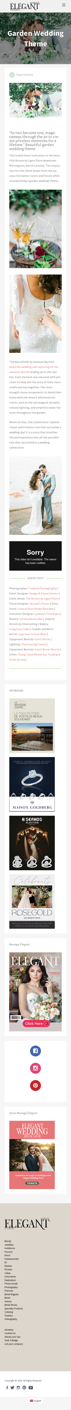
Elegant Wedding (24, 74)
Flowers (8, 1269)
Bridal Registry (12, 1294)
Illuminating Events (33, 644)
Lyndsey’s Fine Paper (47, 614)
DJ (6, 1262)
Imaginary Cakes (19, 629)
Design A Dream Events (43, 593)
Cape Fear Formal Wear (32, 634)
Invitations (10, 1248)
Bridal (7, 1297)
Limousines (10, 1276)
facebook (7, 1387)
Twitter (12, 1387)
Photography (11, 1287)
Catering (9, 1312)
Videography (11, 1319)
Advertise (9, 1329)
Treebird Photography (42, 588)
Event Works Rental (47, 649)
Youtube (31, 1387)
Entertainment (12, 1258)
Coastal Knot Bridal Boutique (35, 608)
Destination (10, 1280)
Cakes (7, 1273)
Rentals (8, 1266)
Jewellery (9, 1244)
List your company (14, 1344)
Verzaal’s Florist (39, 603)
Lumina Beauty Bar (31, 619)
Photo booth (11, 1283)
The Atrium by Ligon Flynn (42, 598)
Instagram (18, 1387)
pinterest (24, 1387)
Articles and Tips (12, 1336)
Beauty (8, 1241)
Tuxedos (9, 1315)
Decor (7, 1255)
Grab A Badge (11, 1340)
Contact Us (10, 1333)
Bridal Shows (11, 1304)
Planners (9, 1290)
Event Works (42, 639)
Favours (9, 1251)
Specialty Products (14, 1308)
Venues (8, 1301)
